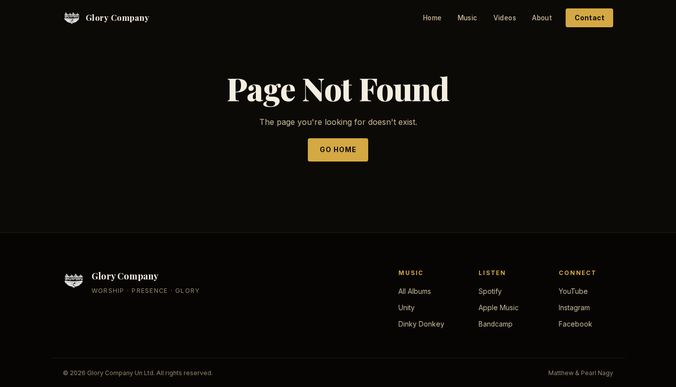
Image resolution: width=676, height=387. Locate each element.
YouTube (573, 291)
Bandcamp (496, 324)
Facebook (575, 324)
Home (432, 18)
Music (468, 18)
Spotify (490, 291)
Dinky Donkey (421, 324)
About (542, 18)
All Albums (414, 291)
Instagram (574, 308)
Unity (406, 308)
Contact (589, 18)
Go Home (338, 150)
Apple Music (499, 308)
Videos (504, 18)
